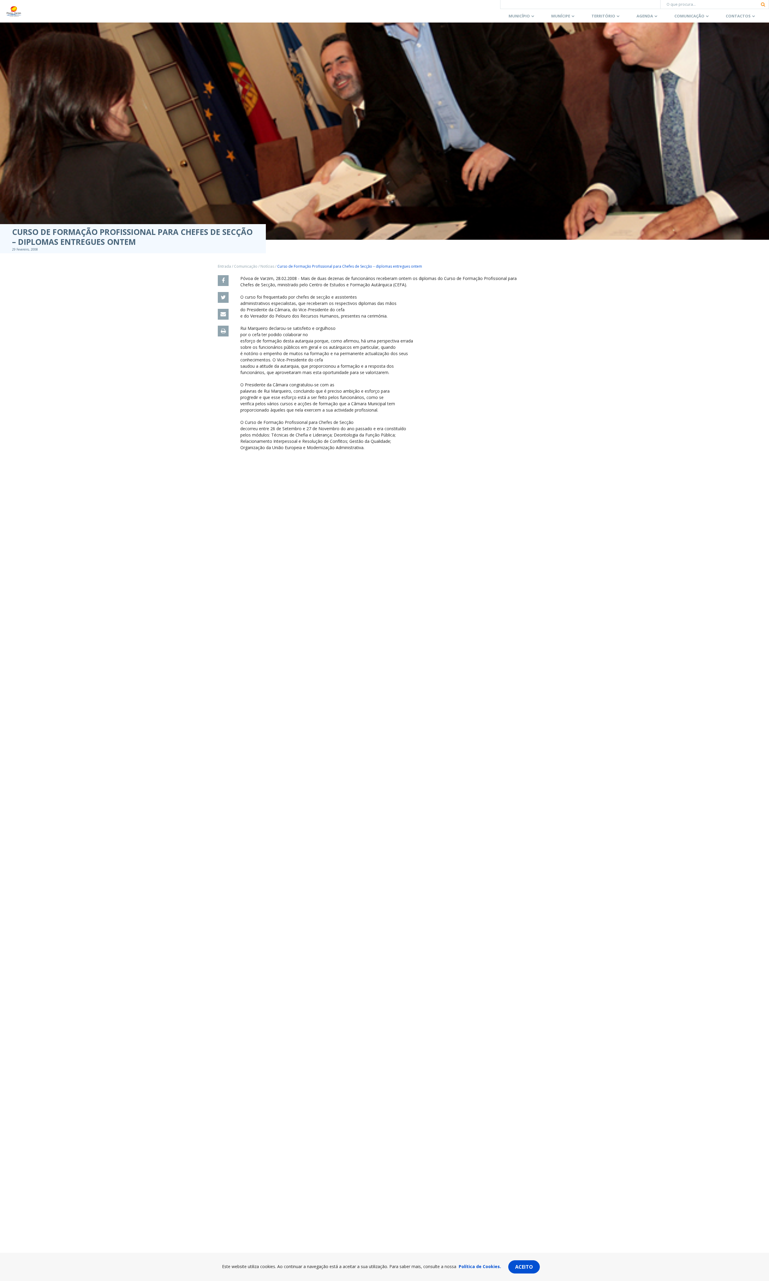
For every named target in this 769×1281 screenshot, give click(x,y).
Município (519, 16)
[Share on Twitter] (223, 297)
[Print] (223, 331)
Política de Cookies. (480, 1266)
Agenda (645, 16)
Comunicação (689, 16)
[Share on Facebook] (223, 280)
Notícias (267, 266)
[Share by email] (223, 314)
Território (603, 16)
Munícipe (560, 16)
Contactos (738, 16)
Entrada (224, 266)
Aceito (524, 1267)
